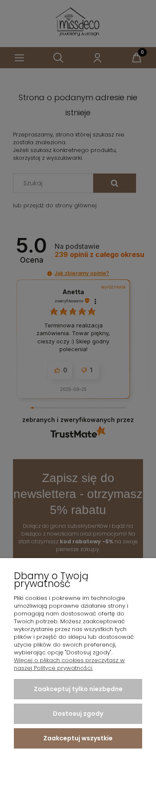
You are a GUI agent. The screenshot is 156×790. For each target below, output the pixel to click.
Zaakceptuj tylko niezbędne (78, 689)
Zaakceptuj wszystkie (78, 738)
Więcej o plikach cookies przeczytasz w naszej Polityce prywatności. (69, 664)
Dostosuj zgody (78, 713)
